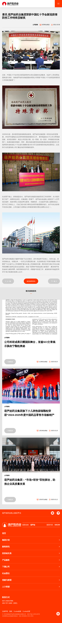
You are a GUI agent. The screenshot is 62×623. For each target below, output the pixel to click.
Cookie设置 (26, 611)
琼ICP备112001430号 (33, 614)
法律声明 (5, 611)
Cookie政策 (17, 611)
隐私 (10, 611)
